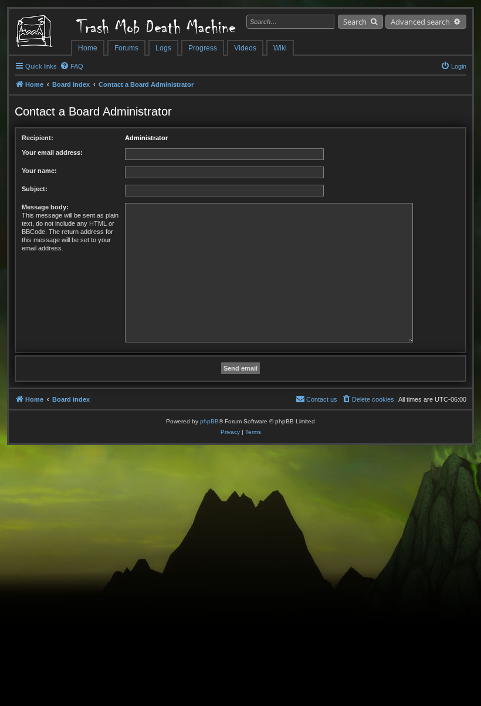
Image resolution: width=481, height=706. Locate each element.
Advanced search (420, 21)
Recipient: (37, 137)
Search (355, 21)
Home (87, 48)
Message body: (45, 207)
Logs (163, 48)
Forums (126, 48)
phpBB (209, 421)
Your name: (39, 170)
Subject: (35, 188)
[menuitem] (71, 66)
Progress (202, 48)
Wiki (280, 48)
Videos (245, 48)
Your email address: (52, 152)
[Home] (40, 32)
